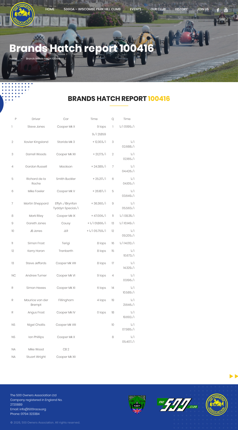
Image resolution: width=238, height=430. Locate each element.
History (181, 9)
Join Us (203, 9)
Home (49, 9)
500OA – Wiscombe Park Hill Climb (92, 9)
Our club (158, 9)
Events (135, 9)
